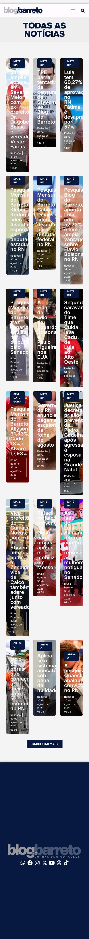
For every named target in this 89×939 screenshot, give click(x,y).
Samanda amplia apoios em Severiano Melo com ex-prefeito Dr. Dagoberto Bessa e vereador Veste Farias (23, 109)
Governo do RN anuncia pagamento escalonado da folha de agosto (51, 425)
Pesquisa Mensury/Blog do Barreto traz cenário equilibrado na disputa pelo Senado (27, 327)
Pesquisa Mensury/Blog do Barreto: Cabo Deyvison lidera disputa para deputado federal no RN (54, 217)
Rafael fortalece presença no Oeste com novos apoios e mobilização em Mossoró (51, 540)
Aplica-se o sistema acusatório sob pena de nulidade (50, 673)
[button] (73, 10)
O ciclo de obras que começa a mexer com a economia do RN (22, 681)
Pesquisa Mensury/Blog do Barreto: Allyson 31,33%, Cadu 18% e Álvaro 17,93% (27, 431)
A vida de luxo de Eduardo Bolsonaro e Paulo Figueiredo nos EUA (50, 330)
